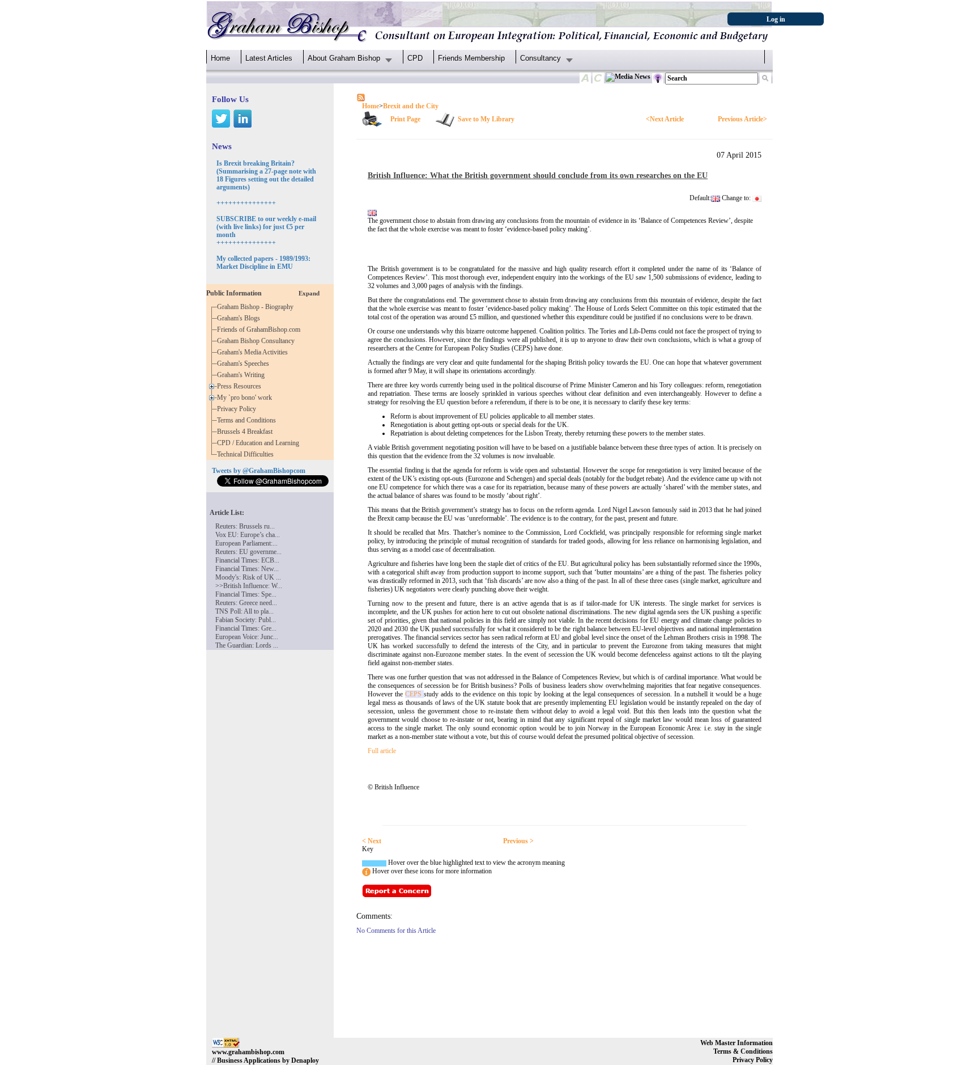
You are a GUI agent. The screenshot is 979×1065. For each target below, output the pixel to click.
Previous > (518, 841)
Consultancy (540, 58)
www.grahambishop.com (248, 1052)
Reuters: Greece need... (246, 603)
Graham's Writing (242, 375)
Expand (309, 293)
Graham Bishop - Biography (257, 307)
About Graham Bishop (344, 58)
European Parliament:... (246, 543)
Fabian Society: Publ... (245, 620)
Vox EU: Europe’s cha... (247, 535)
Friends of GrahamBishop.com (260, 329)
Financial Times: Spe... (245, 594)
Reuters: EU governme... (248, 552)
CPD (415, 58)
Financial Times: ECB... (247, 560)
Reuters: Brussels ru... (245, 526)
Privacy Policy (238, 409)
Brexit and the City (411, 106)
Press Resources (241, 386)
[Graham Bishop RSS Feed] (360, 97)
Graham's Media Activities (254, 352)
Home (220, 58)
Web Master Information (736, 1043)
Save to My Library (486, 119)
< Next (371, 841)
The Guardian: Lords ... (246, 645)
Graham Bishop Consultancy (257, 341)
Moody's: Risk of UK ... (248, 577)
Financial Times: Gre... (245, 628)
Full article (382, 751)
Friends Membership (471, 58)
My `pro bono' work (246, 398)
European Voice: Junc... (246, 637)
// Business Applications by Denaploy (265, 1060)
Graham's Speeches (245, 363)
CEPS (414, 694)
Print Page (405, 119)
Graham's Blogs (240, 318)
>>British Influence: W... (248, 586)
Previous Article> (742, 119)
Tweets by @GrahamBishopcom (258, 471)
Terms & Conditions (743, 1051)
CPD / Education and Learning (260, 443)
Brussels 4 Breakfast (246, 432)
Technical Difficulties (247, 454)
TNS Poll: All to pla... (244, 611)
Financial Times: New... (247, 569)
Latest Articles (268, 58)
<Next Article (665, 119)
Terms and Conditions (248, 420)
